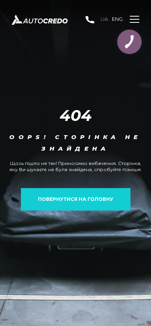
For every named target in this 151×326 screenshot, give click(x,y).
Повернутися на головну (75, 199)
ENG (117, 19)
